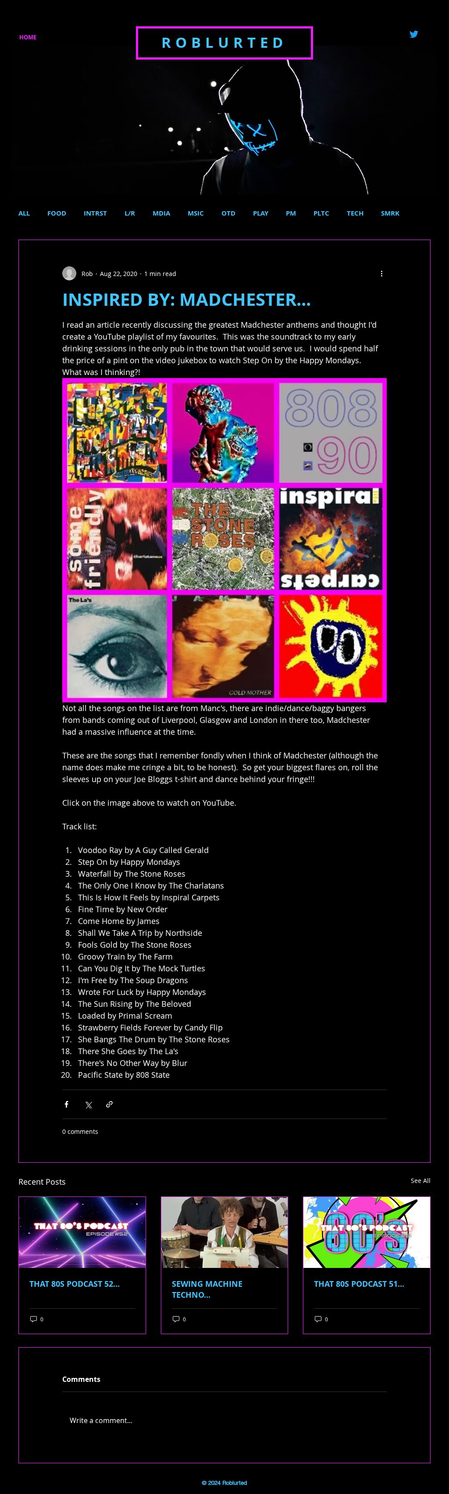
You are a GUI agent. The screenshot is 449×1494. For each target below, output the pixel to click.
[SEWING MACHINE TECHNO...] (224, 1232)
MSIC (196, 213)
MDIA (161, 213)
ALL (24, 213)
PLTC (321, 213)
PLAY (260, 213)
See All (421, 1180)
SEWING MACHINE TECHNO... (207, 1289)
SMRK (390, 213)
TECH (355, 213)
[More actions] (381, 273)
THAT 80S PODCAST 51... (359, 1283)
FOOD (56, 213)
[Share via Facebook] (66, 1104)
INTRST (95, 213)
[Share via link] (109, 1104)
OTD (228, 213)
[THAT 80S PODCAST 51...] (366, 1232)
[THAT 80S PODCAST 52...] (82, 1232)
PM (291, 213)
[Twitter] (414, 34)
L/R (130, 213)
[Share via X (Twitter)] (88, 1104)
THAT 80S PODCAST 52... (74, 1283)
